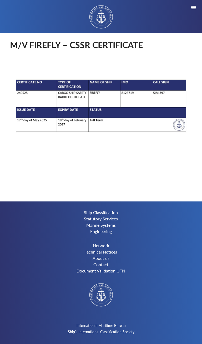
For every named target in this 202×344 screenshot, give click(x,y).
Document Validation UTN (101, 270)
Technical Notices (101, 251)
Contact (100, 264)
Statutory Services (101, 218)
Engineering (101, 231)
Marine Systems (101, 224)
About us (101, 258)
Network (101, 245)
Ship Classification (101, 212)
